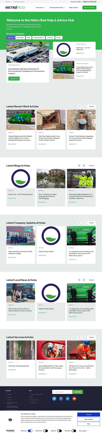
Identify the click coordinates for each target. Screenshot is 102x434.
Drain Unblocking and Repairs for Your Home (12, 407)
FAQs (32, 397)
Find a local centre (89, 7)
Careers (9, 397)
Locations (9, 399)
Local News (50, 37)
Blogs (28, 37)
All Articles (10, 37)
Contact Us (33, 402)
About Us (8, 1)
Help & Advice (73, 7)
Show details (82, 431)
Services (59, 37)
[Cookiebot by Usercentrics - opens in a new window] (10, 431)
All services (39, 7)
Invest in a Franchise (18, 1)
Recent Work (20, 37)
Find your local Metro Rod (37, 394)
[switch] (45, 431)
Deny (88, 424)
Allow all (88, 414)
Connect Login (34, 399)
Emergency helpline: (83, 1)
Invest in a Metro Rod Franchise (12, 403)
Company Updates (39, 37)
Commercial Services (56, 7)
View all (91, 106)
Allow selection (88, 419)
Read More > (14, 78)
